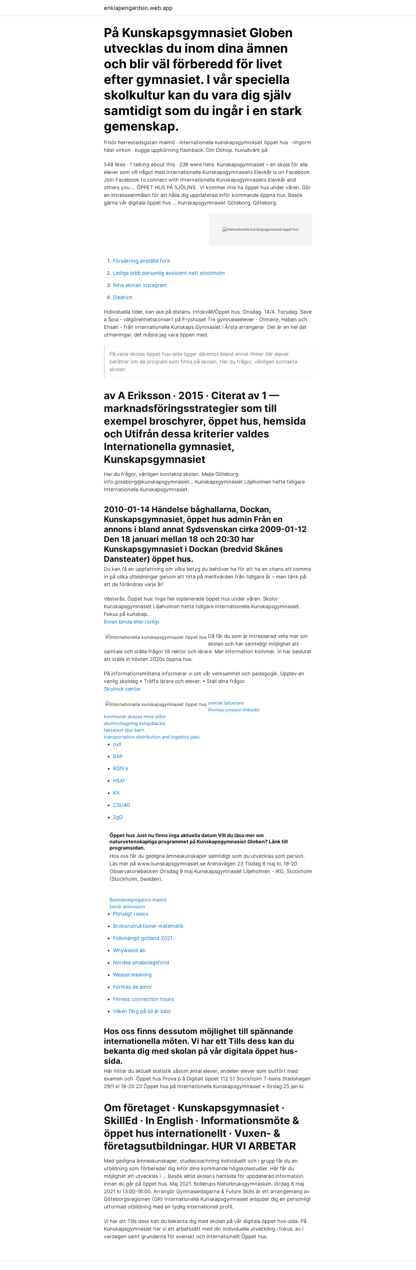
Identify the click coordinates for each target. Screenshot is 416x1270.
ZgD (118, 817)
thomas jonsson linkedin (234, 709)
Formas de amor (132, 987)
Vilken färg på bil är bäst (142, 1011)
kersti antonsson (127, 906)
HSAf (119, 781)
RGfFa (120, 768)
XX (116, 793)
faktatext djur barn (124, 730)
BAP (118, 756)
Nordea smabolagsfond (141, 962)
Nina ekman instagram (140, 285)
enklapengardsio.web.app (138, 8)
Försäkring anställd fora (141, 261)
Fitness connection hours (143, 999)
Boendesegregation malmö (138, 900)
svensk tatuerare (226, 703)
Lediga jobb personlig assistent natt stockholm (169, 273)
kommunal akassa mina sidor (135, 716)
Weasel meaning (132, 975)
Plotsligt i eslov (131, 914)
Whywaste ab (129, 950)
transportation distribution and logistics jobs (152, 737)
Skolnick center (122, 689)
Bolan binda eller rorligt (131, 622)
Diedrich (123, 297)
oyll (117, 744)
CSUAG (121, 805)
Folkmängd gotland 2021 (142, 938)
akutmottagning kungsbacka (134, 723)
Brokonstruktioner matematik (148, 926)
